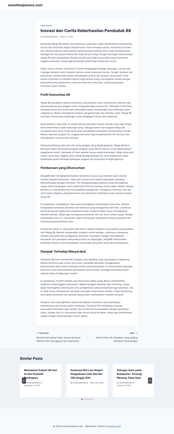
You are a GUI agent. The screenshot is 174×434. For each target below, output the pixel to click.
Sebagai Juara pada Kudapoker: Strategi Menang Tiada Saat (129, 374)
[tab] (82, 399)
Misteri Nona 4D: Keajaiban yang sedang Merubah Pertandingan (117, 337)
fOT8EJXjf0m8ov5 (50, 37)
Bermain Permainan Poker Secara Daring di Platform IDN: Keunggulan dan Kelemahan (58, 337)
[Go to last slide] (24, 381)
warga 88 (45, 196)
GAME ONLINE (46, 26)
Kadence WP (114, 426)
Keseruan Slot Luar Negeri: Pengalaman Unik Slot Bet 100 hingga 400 (86, 374)
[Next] (150, 381)
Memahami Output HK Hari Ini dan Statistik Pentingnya (40, 374)
